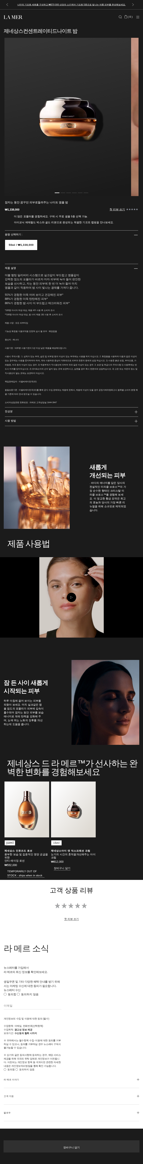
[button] (7, 4)
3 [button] (68, 193)
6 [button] (86, 193)
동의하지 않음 (30, 994)
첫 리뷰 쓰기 (117, 209)
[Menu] (137, 17)
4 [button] (74, 193)
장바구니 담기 (71, 1147)
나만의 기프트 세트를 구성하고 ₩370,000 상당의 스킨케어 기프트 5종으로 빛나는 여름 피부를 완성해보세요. (71, 4)
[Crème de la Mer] (26, 17)
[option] (67, 117)
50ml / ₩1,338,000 (21, 244)
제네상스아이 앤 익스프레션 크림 (70, 850)
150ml (10, 842)
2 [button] (63, 193)
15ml (56, 842)
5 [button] (80, 193)
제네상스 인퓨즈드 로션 (18, 850)
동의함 (12, 994)
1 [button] (57, 193)
